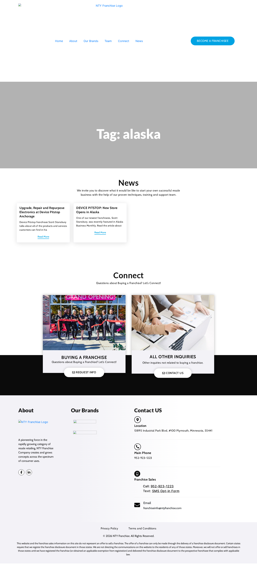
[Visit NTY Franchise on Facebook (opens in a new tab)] (21, 472)
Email (147, 503)
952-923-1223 (143, 458)
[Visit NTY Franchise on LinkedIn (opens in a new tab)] (29, 472)
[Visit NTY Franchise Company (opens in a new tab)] (137, 419)
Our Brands (91, 41)
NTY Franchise (121, 536)
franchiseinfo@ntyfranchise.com (162, 508)
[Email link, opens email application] (137, 505)
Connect (123, 41)
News (139, 41)
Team (108, 41)
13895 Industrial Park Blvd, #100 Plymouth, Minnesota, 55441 (173, 430)
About (73, 41)
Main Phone (142, 453)
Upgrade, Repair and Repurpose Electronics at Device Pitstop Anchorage (42, 212)
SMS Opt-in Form (166, 491)
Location (140, 426)
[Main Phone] (137, 446)
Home (59, 41)
